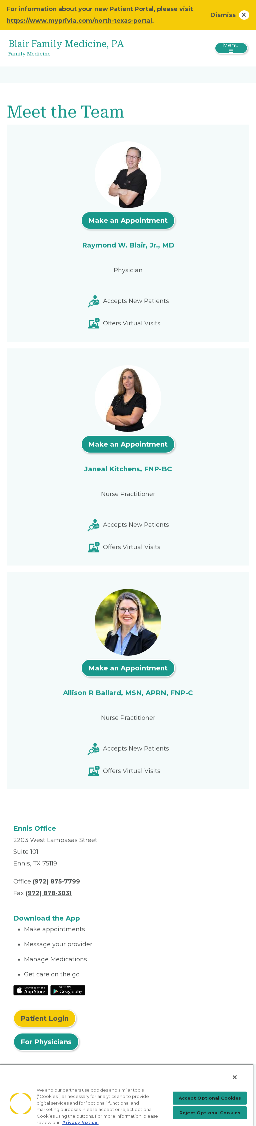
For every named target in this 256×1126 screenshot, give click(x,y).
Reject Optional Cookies (209, 1112)
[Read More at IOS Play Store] (30, 990)
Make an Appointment (128, 220)
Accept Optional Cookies (210, 1098)
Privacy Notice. (80, 1122)
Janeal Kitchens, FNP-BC (128, 469)
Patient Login (45, 1018)
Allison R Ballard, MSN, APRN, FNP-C (128, 693)
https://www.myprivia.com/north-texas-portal (79, 20)
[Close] (234, 1077)
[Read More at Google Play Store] (67, 990)
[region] (126, 1095)
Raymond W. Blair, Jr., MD (128, 245)
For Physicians (46, 1042)
